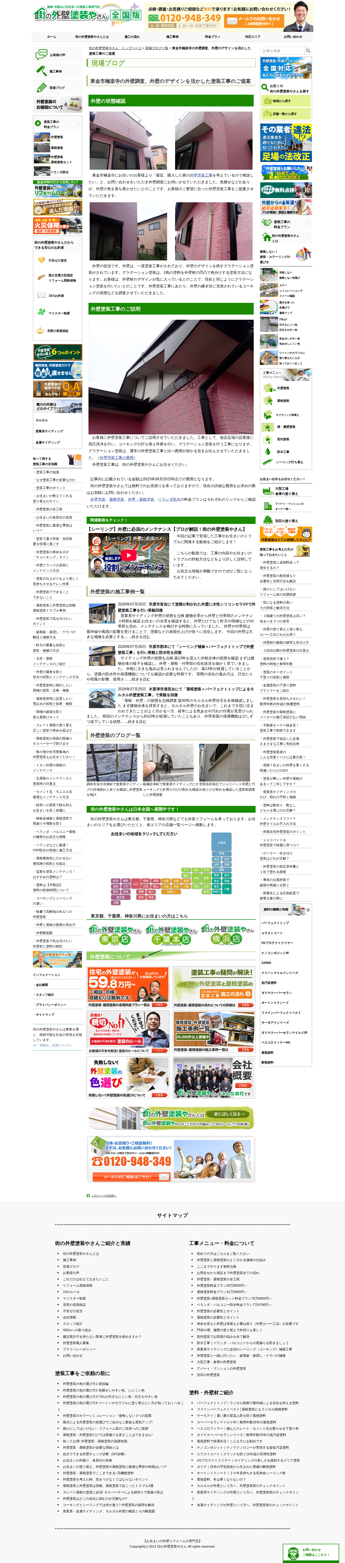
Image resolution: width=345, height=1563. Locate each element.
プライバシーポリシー (79, 1349)
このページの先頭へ (104, 1195)
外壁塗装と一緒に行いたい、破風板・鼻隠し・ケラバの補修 (241, 1355)
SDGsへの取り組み (77, 1330)
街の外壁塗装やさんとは (92, 36)
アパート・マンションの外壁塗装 (221, 1368)
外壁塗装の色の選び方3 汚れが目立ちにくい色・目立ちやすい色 (110, 1396)
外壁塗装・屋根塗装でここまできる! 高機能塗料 (98, 1473)
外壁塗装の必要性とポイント (218, 1311)
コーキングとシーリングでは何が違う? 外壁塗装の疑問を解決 (108, 1505)
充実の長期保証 (74, 1305)
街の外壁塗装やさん (172, 1546)
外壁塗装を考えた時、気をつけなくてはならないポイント (105, 1479)
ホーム (51, 36)
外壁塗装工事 (201, 175)
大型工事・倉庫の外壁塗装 (216, 1362)
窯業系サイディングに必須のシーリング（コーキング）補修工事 (244, 1349)
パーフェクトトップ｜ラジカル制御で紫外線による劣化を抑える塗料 (248, 1403)
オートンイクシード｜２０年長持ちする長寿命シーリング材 (241, 1473)
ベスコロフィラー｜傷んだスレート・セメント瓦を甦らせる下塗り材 (248, 1428)
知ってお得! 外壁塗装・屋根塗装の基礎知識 (95, 1441)
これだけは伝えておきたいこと (86, 1279)
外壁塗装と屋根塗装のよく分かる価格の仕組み (231, 1260)
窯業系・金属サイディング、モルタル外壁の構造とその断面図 (109, 1511)
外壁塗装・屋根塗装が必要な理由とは (91, 1447)
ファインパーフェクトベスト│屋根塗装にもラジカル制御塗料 (242, 1409)
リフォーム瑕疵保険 (77, 1285)
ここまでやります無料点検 (216, 1266)
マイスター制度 (74, 1298)
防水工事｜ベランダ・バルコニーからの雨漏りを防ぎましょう (243, 1343)
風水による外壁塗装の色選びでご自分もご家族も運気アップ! (108, 1422)
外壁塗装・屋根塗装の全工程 (218, 1279)
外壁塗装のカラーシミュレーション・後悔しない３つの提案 (107, 1415)
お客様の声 (71, 1273)
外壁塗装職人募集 (76, 1343)
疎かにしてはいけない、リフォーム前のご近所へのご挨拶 (105, 1428)
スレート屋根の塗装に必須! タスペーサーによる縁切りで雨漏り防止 (113, 1492)
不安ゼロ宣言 (73, 1311)
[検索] (308, 50)
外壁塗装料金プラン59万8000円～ (222, 1285)
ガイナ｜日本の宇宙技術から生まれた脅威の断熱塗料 (236, 1467)
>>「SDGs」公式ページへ (52, 1045)
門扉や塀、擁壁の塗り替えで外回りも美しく (230, 1330)
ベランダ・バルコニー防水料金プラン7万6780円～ (234, 1305)
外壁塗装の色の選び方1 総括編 (85, 1384)
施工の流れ (132, 36)
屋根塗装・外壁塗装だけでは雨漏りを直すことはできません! (108, 1435)
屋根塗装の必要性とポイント (218, 1317)
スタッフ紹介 (73, 1324)
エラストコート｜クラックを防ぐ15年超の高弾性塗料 (236, 1454)
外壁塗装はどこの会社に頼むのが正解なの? (95, 1498)
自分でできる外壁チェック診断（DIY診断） (95, 1454)
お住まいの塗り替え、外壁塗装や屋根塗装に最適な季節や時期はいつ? (115, 1467)
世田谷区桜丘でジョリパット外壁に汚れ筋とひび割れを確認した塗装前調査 (227, 786)
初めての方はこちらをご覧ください (223, 1253)
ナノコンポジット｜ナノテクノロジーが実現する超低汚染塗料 (243, 1447)
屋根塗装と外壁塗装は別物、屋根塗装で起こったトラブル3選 (108, 1486)
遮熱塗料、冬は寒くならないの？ (221, 1479)
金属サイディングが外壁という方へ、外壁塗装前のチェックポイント (248, 1505)
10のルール (71, 1292)
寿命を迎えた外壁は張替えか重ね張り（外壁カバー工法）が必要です (248, 1324)
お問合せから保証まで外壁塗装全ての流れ (228, 1273)
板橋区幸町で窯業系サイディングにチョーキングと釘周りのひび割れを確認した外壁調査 (171, 789)
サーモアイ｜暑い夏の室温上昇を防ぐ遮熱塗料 (231, 1415)
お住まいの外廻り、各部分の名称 (87, 1460)
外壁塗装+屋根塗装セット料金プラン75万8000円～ (234, 1298)
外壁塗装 (97, 499)
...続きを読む (139, 637)
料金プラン (212, 36)
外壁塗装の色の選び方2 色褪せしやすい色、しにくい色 (104, 1390)
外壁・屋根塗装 (141, 499)
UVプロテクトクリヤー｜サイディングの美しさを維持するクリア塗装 (248, 1460)
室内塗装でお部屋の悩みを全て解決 (223, 1336)
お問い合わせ (293, 36)
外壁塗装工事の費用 (117, 458)
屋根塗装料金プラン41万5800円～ (222, 1292)
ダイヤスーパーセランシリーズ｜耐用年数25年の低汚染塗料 (241, 1435)
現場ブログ (71, 1266)
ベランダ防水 (169, 499)
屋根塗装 (116, 499)
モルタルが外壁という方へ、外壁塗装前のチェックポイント (241, 1486)
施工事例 (172, 36)
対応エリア (253, 36)
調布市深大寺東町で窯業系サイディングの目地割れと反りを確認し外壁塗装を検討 (114, 789)
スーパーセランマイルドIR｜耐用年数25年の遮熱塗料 (236, 1422)
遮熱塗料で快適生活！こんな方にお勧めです (230, 1441)
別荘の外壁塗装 (208, 1375)
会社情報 (69, 1317)
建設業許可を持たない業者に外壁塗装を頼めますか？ (102, 1336)
